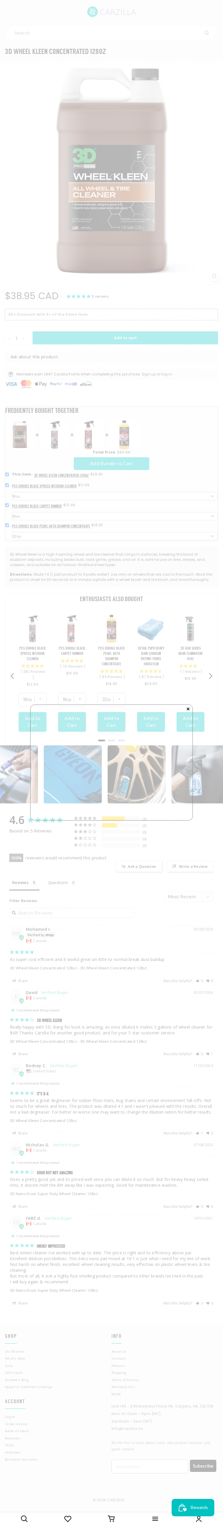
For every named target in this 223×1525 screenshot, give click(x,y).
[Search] (24, 1518)
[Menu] (155, 1518)
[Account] (199, 1518)
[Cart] (111, 1518)
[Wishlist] (67, 1518)
